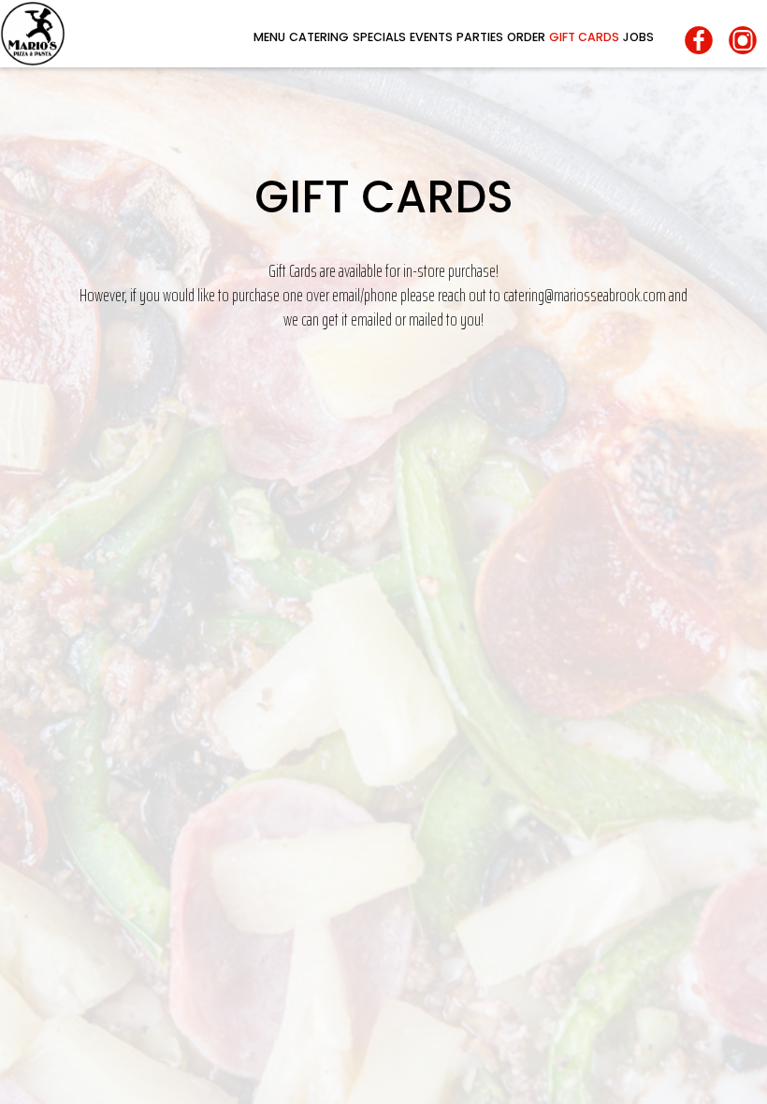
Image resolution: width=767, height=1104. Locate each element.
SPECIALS (379, 37)
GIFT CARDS (584, 37)
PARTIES (479, 37)
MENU (269, 37)
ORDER (526, 37)
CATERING (319, 37)
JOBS (638, 37)
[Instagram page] (745, 40)
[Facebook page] (701, 40)
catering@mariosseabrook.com (584, 295)
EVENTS (431, 37)
